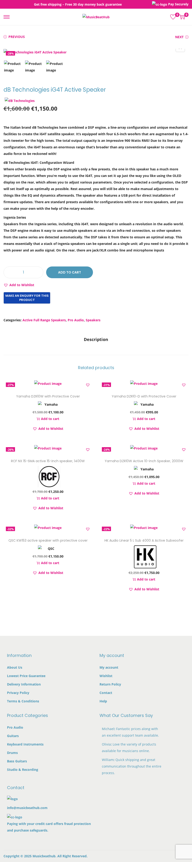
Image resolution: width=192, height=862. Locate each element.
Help (103, 701)
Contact (106, 692)
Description (96, 339)
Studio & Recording (22, 769)
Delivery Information (24, 684)
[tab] (96, 339)
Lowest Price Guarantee (26, 676)
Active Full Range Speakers (44, 320)
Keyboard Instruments (25, 744)
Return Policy (110, 684)
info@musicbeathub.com (27, 808)
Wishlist (106, 676)
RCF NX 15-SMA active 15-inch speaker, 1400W (48, 461)
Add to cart (69, 272)
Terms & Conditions (23, 701)
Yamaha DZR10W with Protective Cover (48, 396)
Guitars (13, 736)
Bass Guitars (17, 761)
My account (109, 667)
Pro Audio (76, 320)
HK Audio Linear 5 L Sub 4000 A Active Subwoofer (144, 540)
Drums (12, 752)
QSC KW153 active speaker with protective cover (48, 540)
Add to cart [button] (50, 418)
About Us (14, 667)
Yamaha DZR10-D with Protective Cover (144, 396)
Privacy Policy (18, 692)
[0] (173, 17)
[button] (19, 285)
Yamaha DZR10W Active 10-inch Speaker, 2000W (144, 461)
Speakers (93, 320)
